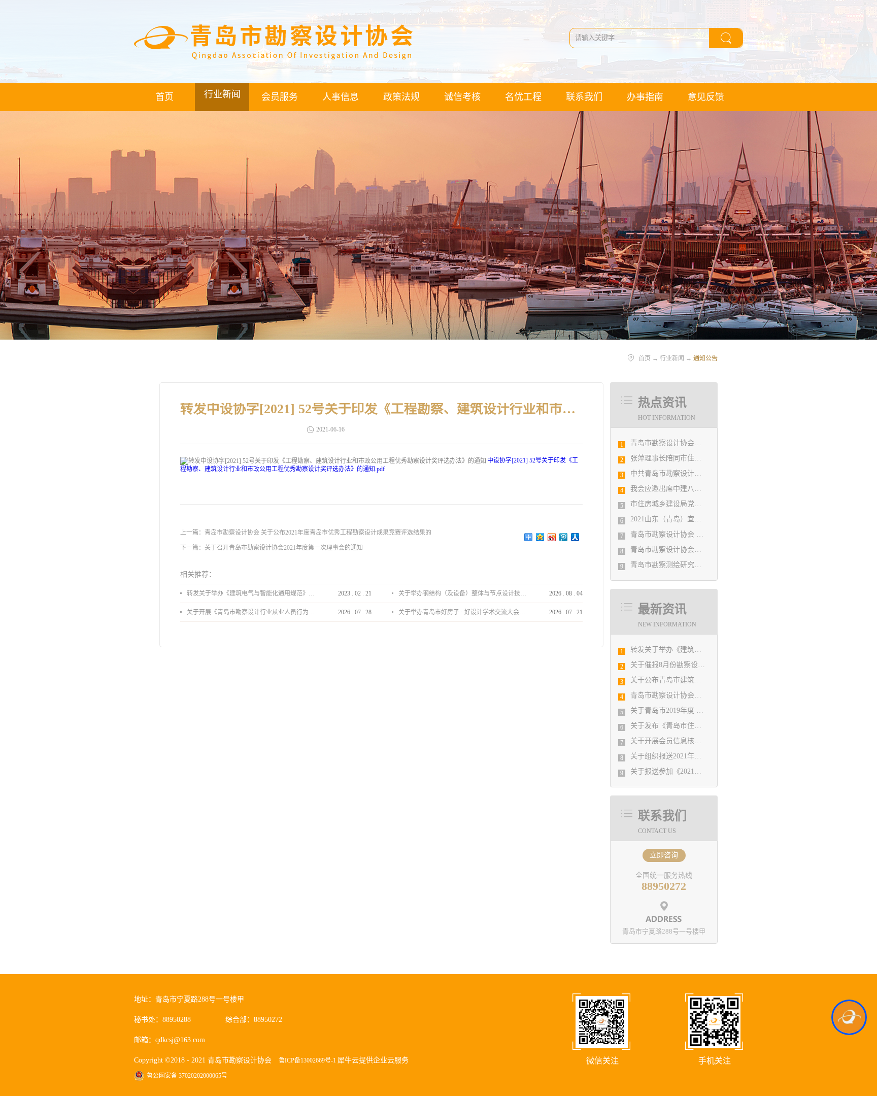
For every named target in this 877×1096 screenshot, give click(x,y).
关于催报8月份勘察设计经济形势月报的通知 (699, 665)
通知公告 (705, 358)
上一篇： (305, 532)
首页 (164, 97)
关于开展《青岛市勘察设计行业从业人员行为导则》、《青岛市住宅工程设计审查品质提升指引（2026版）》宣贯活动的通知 (251, 612)
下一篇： (271, 547)
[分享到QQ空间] (540, 537)
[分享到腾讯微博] (563, 537)
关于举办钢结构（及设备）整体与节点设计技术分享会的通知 (462, 593)
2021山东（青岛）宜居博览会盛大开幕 (690, 519)
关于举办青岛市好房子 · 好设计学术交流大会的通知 (462, 612)
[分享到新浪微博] (552, 537)
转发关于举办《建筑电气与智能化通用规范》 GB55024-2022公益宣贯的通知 (251, 593)
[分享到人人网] (575, 537)
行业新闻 (672, 358)
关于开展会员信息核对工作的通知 (683, 741)
